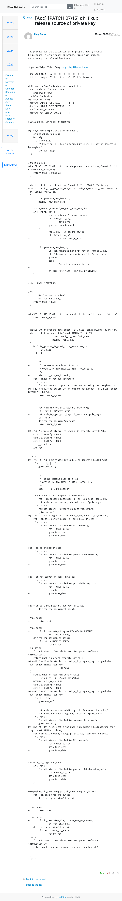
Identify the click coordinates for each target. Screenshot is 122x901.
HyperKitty (60, 897)
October (9, 88)
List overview (10, 152)
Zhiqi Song (40, 34)
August (9, 98)
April (7, 112)
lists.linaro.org (16, 6)
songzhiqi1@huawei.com (74, 67)
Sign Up (100, 9)
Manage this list (81, 7)
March (8, 115)
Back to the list (34, 884)
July (7, 102)
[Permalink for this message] (118, 873)
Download (11, 165)
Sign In (100, 4)
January (9, 122)
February (10, 118)
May (7, 108)
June (8, 105)
